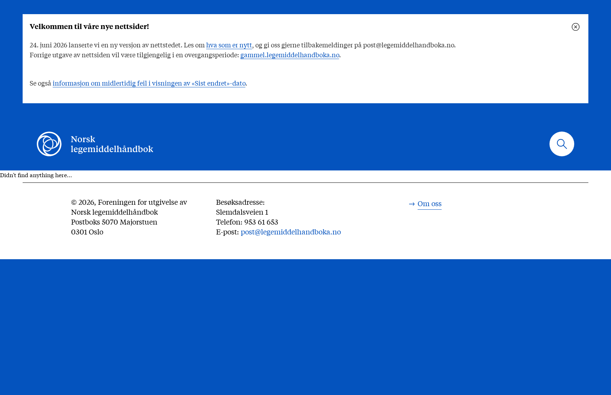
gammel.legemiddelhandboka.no (289, 54)
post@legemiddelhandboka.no (291, 231)
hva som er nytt (229, 44)
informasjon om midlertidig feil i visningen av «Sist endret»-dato (149, 82)
